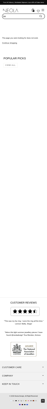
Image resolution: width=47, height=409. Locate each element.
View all (10, 65)
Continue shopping (9, 43)
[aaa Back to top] (43, 401)
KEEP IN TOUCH (11, 384)
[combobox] (23, 16)
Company (7, 376)
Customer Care (12, 367)
